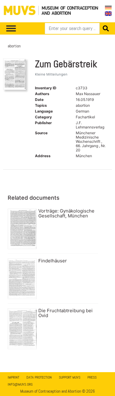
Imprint (13, 377)
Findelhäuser (52, 260)
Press (92, 377)
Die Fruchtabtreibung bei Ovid (65, 313)
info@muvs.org (20, 384)
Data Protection (39, 377)
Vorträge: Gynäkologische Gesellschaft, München (66, 213)
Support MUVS (69, 377)
